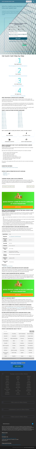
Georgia (7, 379)
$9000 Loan (4, 124)
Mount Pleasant (30, 333)
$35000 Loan (4, 128)
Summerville (22, 336)
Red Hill (13, 356)
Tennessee (7, 392)
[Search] (31, 331)
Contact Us (4, 434)
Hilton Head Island (13, 338)
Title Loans (5, 172)
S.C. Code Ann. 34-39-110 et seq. (15, 236)
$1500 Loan (4, 118)
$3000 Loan (4, 120)
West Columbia (14, 350)
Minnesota (18, 384)
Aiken (14, 340)
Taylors (14, 343)
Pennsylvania (18, 390)
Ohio (18, 389)
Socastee (22, 347)
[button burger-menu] (33, 1)
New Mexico (28, 387)
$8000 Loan (20, 122)
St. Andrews (30, 345)
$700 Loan (4, 115)
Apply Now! (18, 366)
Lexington (6, 347)
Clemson (30, 350)
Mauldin (5, 343)
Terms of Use (14, 41)
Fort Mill (30, 352)
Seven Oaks (14, 352)
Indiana (7, 381)
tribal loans (19, 308)
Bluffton (5, 350)
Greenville (14, 336)
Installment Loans (6, 173)
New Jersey (18, 387)
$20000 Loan (20, 125)
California (28, 376)
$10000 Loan (20, 124)
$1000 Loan (20, 117)
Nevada (7, 387)
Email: (10, 34)
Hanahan (22, 343)
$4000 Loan (20, 120)
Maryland (29, 382)
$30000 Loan (20, 126)
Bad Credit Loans (30, 186)
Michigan (7, 384)
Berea (30, 356)
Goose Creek (30, 336)
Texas (18, 392)
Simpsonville (22, 345)
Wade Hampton (30, 347)
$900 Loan (4, 117)
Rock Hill (5, 336)
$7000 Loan (4, 122)
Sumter (5, 338)
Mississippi (29, 384)
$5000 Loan (4, 121)
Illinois (29, 379)
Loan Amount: (11, 31)
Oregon (7, 390)
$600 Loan (20, 114)
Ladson (22, 352)
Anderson (30, 340)
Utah (29, 392)
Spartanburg (30, 338)
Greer (22, 340)
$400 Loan (20, 113)
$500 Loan (4, 114)
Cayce (22, 356)
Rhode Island (28, 390)
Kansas (28, 381)
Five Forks (22, 350)
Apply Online (28, 1)
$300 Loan (4, 113)
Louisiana (18, 382)
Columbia (14, 333)
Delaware (18, 377)
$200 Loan (20, 111)
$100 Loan (4, 111)
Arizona (18, 376)
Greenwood (30, 343)
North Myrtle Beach (5, 353)
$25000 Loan (4, 126)
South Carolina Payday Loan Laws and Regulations (11, 444)
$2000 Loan (20, 118)
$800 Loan (20, 115)
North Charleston (22, 333)
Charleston (6, 333)
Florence (22, 338)
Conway (13, 345)
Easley (14, 347)
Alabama (7, 376)
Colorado (7, 377)
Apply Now (18, 38)
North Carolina (7, 389)
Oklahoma (29, 389)
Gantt (6, 356)
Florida (28, 377)
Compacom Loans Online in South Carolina (10, 167)
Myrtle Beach (5, 340)
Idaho (18, 379)
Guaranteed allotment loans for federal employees (16, 307)
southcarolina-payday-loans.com (29, 447)
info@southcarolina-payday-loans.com (9, 438)
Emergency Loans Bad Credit (8, 186)
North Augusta (6, 345)
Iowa (18, 381)
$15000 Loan (4, 125)
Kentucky (7, 382)
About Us (3, 435)
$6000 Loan (20, 121)
